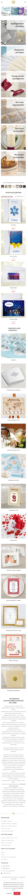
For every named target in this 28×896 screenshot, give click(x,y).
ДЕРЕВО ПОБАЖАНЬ (13, 660)
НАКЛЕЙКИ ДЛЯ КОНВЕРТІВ (13, 690)
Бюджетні (13, 227)
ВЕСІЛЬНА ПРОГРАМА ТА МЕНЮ (13, 600)
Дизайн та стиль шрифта (6, 842)
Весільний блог (4, 859)
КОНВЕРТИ (13, 360)
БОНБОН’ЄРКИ (13, 540)
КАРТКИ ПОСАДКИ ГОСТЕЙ (13, 450)
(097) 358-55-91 (6, 866)
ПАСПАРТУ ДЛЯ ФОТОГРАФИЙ (13, 570)
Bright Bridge (13, 287)
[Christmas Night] (13, 305)
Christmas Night (13, 319)
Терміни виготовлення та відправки (9, 823)
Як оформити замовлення (6, 821)
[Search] (25, 2)
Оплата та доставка (5, 828)
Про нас (3, 852)
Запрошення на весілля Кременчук (8, 857)
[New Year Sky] (13, 242)
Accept (17, 893)
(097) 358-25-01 (6, 868)
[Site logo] (13, 2)
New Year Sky (13, 256)
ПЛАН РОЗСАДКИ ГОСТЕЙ (13, 420)
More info (9, 893)
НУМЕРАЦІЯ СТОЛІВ (13, 510)
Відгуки (3, 854)
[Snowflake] (13, 211)
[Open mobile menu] (1, 2)
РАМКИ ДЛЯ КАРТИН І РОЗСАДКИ (13, 630)
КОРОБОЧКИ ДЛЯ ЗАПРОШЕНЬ (13, 390)
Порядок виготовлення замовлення (9, 826)
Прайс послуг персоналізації (7, 840)
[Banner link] (13, 32)
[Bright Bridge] (13, 274)
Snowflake (13, 225)
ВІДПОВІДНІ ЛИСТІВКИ (13, 480)
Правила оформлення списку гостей (9, 837)
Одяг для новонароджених (7, 831)
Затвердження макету (6, 845)
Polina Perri (21, 182)
